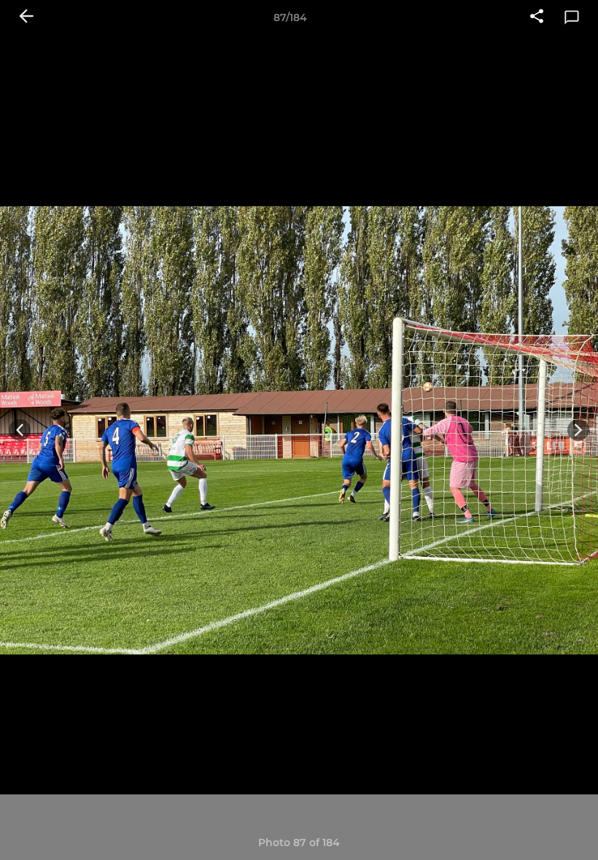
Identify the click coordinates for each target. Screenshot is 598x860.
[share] (536, 17)
